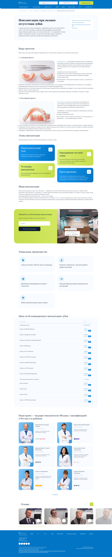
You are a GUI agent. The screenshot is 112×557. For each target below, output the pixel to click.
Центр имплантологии (23, 10)
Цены (52, 533)
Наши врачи (74, 28)
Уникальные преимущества (78, 22)
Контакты (91, 533)
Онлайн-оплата (83, 533)
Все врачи (55, 494)
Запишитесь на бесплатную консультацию (81, 20)
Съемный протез (61, 61)
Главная (31, 533)
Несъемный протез (62, 102)
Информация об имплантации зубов (48, 10)
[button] (85, 504)
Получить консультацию (29, 229)
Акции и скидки (60, 533)
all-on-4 (58, 197)
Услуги (30, 10)
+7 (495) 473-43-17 (66, 2)
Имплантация (36, 10)
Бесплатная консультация (71, 533)
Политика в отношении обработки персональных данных (29, 549)
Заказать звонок (86, 3)
